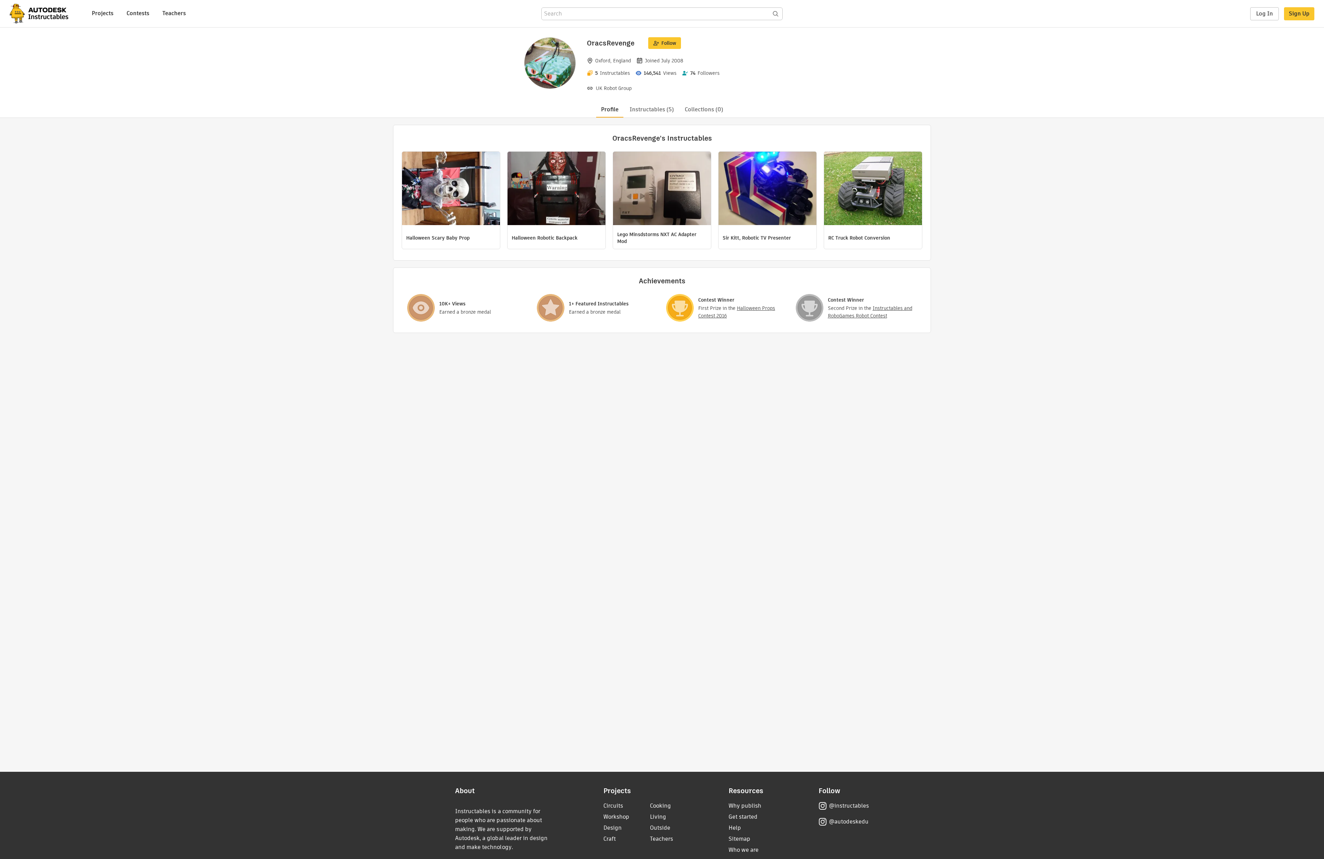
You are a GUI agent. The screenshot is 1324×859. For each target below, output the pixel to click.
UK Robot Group (614, 88)
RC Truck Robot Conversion (859, 237)
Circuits (613, 806)
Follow (668, 43)
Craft (609, 839)
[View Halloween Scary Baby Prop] (451, 189)
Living (658, 817)
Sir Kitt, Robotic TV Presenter (757, 237)
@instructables (849, 806)
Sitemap (739, 839)
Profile (610, 109)
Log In (1264, 14)
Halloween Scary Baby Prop (438, 237)
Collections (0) (704, 109)
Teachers (174, 13)
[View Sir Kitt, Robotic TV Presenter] (767, 189)
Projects (102, 13)
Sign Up (1299, 14)
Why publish (745, 806)
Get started (743, 817)
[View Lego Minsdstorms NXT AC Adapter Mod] (662, 189)
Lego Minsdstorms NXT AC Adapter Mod (656, 238)
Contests (138, 13)
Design (612, 828)
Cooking (660, 806)
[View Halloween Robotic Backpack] (556, 189)
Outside (660, 828)
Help (735, 828)
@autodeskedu (849, 822)
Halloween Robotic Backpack (545, 237)
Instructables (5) (652, 109)
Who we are (744, 850)
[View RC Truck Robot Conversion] (873, 189)
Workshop (616, 817)
